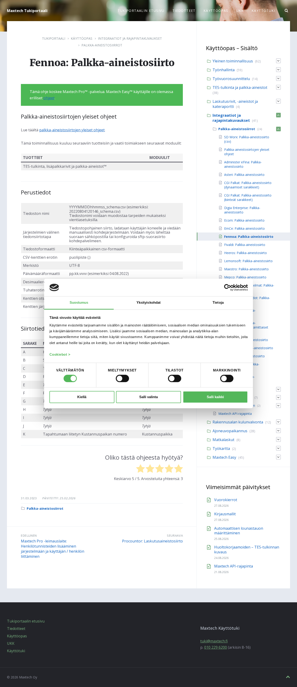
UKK (10, 643)
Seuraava (175, 535)
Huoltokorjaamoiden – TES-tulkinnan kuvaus (246, 550)
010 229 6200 (215, 647)
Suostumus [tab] (79, 302)
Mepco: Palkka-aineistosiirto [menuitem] (245, 277)
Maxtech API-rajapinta (233, 566)
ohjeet (49, 97)
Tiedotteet (16, 628)
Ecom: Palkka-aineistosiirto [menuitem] (244, 220)
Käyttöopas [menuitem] (215, 10)
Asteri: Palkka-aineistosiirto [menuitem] (244, 174)
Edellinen (29, 535)
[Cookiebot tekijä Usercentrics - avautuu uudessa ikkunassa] (227, 287)
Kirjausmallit (225, 513)
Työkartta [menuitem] (221, 448)
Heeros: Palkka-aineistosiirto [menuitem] (245, 253)
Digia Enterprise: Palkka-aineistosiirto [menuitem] (242, 210)
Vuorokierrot (225, 499)
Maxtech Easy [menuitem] (224, 457)
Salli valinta (148, 397)
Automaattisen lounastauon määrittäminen (238, 531)
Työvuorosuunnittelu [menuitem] (231, 78)
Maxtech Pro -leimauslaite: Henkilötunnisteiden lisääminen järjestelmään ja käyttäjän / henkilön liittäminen (52, 549)
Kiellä (81, 397)
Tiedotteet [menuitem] (184, 10)
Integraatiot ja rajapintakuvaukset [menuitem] (231, 118)
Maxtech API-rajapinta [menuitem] (235, 413)
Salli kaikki (215, 397)
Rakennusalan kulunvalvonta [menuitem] (238, 422)
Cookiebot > (60, 355)
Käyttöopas (81, 38)
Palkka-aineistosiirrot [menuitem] (236, 129)
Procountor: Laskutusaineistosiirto (152, 541)
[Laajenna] (278, 60)
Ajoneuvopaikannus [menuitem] (230, 430)
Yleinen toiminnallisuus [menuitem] (233, 61)
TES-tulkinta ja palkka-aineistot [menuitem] (240, 87)
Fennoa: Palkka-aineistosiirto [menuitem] (248, 236)
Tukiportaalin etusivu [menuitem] (141, 10)
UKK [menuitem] (240, 10)
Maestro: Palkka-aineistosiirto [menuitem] (246, 269)
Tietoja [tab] (218, 302)
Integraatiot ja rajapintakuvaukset (130, 38)
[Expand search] (286, 10)
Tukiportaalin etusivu (26, 621)
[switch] (122, 378)
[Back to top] (288, 676)
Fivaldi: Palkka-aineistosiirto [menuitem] (244, 244)
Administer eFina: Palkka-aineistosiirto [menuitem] (243, 164)
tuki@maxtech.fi (214, 641)
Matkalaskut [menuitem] (223, 439)
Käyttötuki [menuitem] (263, 10)
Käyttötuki (16, 650)
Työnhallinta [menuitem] (224, 69)
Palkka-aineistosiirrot (101, 45)
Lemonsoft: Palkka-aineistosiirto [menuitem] (248, 261)
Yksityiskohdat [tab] (148, 302)
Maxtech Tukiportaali (27, 10)
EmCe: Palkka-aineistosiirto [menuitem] (244, 228)
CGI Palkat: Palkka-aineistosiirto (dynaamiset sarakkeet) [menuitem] (247, 185)
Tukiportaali (53, 38)
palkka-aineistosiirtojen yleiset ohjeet (72, 129)
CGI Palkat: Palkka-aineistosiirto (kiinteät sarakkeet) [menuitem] (247, 197)
